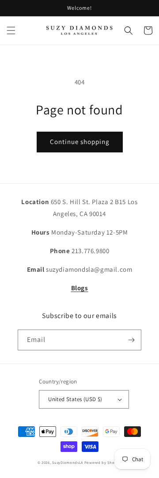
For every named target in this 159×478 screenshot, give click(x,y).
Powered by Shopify (103, 462)
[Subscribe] (131, 340)
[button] (11, 30)
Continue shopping (80, 141)
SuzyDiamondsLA (67, 462)
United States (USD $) (75, 399)
